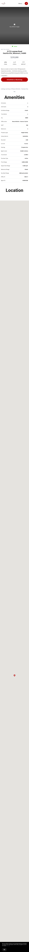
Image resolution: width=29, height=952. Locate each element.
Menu (20, 3)
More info (8, 945)
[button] (14, 675)
